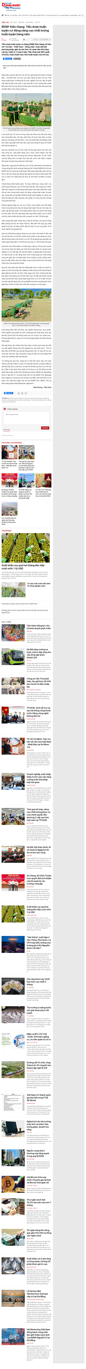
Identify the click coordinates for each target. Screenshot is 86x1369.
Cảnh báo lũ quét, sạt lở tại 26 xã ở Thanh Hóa (19, 604)
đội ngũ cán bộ (12, 400)
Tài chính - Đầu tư (32, 1185)
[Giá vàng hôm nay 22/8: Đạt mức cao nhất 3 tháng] (13, 986)
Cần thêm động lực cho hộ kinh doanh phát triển (39, 627)
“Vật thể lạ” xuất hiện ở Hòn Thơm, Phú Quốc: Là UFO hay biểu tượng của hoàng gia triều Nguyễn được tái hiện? (39, 942)
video (80, 15)
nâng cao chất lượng (9, 402)
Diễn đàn (21, 22)
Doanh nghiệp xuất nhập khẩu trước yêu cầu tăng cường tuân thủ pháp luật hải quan (39, 778)
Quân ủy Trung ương (25, 398)
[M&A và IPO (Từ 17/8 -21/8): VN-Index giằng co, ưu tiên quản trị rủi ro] (13, 1041)
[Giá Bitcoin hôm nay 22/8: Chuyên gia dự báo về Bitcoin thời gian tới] (13, 1184)
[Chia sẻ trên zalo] (22, 393)
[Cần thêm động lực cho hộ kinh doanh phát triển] (13, 632)
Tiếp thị (6, 15)
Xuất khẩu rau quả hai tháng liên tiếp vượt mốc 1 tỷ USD (23, 567)
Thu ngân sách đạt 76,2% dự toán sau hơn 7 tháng (39, 1202)
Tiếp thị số (13, 22)
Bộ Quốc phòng (38, 398)
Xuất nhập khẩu (31, 915)
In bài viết (17, 58)
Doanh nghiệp (31, 719)
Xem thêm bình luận (7, 435)
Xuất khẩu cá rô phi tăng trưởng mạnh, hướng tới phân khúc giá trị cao (39, 1261)
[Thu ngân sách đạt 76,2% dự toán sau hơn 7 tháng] (13, 1206)
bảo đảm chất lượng (24, 400)
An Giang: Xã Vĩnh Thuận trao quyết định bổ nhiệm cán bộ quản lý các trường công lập (9, 493)
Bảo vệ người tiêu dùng (34, 690)
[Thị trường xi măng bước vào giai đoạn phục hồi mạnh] (13, 1014)
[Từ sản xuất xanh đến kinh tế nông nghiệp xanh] (13, 589)
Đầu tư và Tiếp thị (32, 1042)
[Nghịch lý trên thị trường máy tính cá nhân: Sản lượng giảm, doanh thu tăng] (13, 1128)
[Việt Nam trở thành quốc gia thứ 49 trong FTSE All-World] (13, 1102)
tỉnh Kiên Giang (13, 398)
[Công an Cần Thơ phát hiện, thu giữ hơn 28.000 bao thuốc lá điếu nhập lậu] (13, 685)
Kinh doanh (30, 1071)
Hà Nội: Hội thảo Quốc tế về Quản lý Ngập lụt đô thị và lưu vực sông (39, 850)
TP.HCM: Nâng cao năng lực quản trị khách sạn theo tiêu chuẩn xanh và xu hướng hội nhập (25, 494)
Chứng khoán (31, 1103)
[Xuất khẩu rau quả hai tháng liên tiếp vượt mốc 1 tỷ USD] (26, 548)
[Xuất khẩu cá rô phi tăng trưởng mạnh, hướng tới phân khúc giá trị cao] (13, 1265)
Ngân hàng (30, 1238)
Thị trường (30, 987)
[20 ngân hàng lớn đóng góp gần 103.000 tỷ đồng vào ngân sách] (13, 1237)
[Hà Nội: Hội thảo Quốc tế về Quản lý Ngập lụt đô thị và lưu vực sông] (13, 854)
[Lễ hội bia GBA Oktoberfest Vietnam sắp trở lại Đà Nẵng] (13, 1298)
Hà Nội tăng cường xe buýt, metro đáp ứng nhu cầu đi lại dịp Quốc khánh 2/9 (39, 653)
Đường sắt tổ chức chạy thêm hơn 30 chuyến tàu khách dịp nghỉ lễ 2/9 (25, 611)
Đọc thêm (6, 622)
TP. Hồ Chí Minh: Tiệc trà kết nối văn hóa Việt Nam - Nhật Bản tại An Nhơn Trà (9, 465)
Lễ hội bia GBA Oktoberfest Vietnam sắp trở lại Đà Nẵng (37, 1294)
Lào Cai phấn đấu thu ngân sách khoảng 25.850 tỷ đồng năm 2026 (9, 521)
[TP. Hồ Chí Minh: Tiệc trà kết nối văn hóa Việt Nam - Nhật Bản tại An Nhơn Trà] (10, 452)
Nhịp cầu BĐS (31, 1159)
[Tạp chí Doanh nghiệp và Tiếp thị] (11, 5)
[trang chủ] (3, 15)
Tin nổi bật (6, 531)
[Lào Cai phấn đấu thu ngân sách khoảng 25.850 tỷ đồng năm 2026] (10, 509)
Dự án (28, 951)
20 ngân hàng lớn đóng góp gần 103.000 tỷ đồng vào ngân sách (39, 1233)
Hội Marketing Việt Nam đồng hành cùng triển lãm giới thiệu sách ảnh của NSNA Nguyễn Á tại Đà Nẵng (38, 1335)
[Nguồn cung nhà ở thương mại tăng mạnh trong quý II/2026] (13, 1157)
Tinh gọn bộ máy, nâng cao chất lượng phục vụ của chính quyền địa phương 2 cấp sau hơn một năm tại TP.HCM (26, 466)
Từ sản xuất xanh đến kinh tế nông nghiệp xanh (38, 584)
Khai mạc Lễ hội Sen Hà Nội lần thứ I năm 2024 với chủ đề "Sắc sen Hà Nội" (27, 67)
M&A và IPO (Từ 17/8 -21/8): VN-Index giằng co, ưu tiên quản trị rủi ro (39, 1037)
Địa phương (29, 22)
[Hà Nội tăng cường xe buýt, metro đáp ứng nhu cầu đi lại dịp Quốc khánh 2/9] (13, 656)
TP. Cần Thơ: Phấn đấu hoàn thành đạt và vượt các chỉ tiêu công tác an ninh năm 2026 (43, 493)
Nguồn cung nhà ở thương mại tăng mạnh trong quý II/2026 (38, 1153)
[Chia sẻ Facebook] (7, 59)
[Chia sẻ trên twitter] (19, 393)
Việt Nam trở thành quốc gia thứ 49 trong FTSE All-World (39, 1098)
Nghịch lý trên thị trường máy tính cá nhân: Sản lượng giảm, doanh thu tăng (39, 1125)
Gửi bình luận (45, 428)
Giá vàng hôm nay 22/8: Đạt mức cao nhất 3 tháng (38, 982)
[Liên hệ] (26, 393)
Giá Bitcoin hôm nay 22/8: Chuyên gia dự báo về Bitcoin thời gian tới (39, 1180)
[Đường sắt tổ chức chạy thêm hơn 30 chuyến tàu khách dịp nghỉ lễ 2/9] (13, 1069)
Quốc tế (37, 22)
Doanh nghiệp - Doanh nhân (35, 1299)
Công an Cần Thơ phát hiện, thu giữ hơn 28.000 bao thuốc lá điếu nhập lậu (39, 682)
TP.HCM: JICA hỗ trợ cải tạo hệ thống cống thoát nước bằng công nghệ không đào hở (39, 712)
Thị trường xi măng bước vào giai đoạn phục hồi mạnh (39, 1010)
